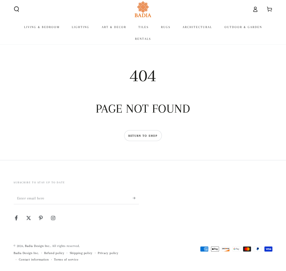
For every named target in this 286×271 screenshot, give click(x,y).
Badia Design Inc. (37, 246)
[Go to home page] (143, 9)
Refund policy (54, 253)
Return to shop (143, 135)
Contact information (34, 259)
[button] (17, 9)
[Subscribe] (136, 198)
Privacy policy (108, 253)
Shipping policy (81, 253)
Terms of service (66, 259)
